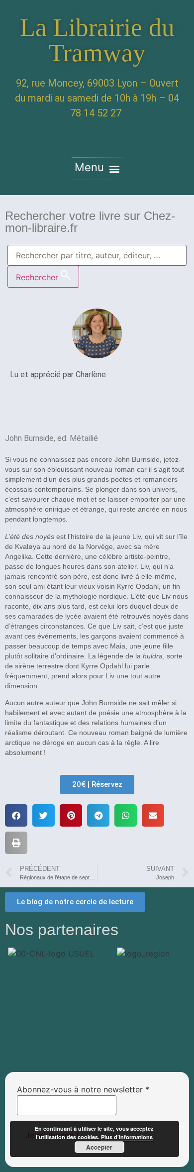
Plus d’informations (127, 1137)
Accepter (99, 1147)
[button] (97, 169)
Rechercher (38, 277)
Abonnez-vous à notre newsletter (83, 1089)
